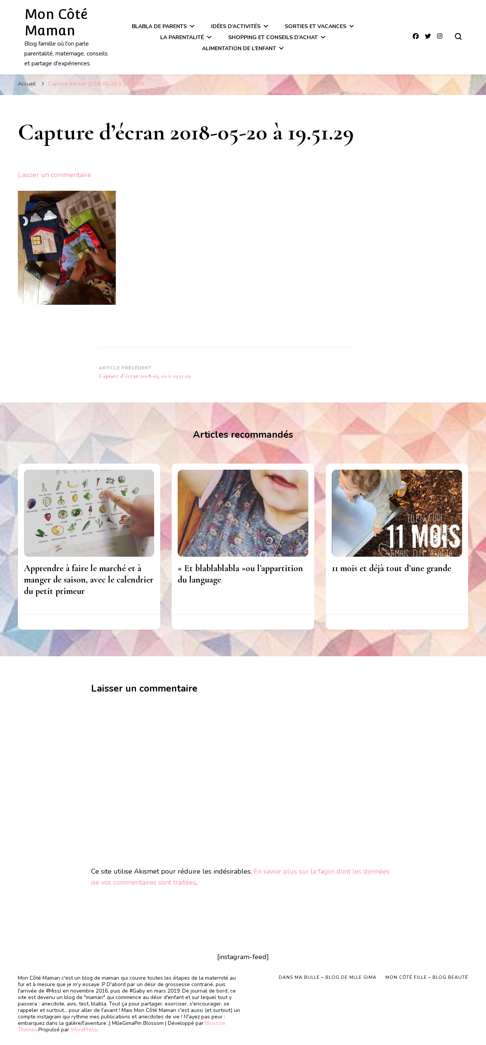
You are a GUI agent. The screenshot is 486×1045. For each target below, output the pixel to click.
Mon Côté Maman (56, 22)
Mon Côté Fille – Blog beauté (426, 977)
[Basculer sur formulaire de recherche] (458, 36)
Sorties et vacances (315, 26)
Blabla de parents (159, 26)
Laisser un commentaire (54, 174)
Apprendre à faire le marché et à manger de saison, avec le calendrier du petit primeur (88, 580)
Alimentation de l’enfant (239, 48)
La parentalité (182, 37)
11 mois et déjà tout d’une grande (391, 568)
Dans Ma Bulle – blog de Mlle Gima (328, 977)
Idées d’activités (235, 26)
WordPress (84, 1029)
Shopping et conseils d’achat (273, 37)
